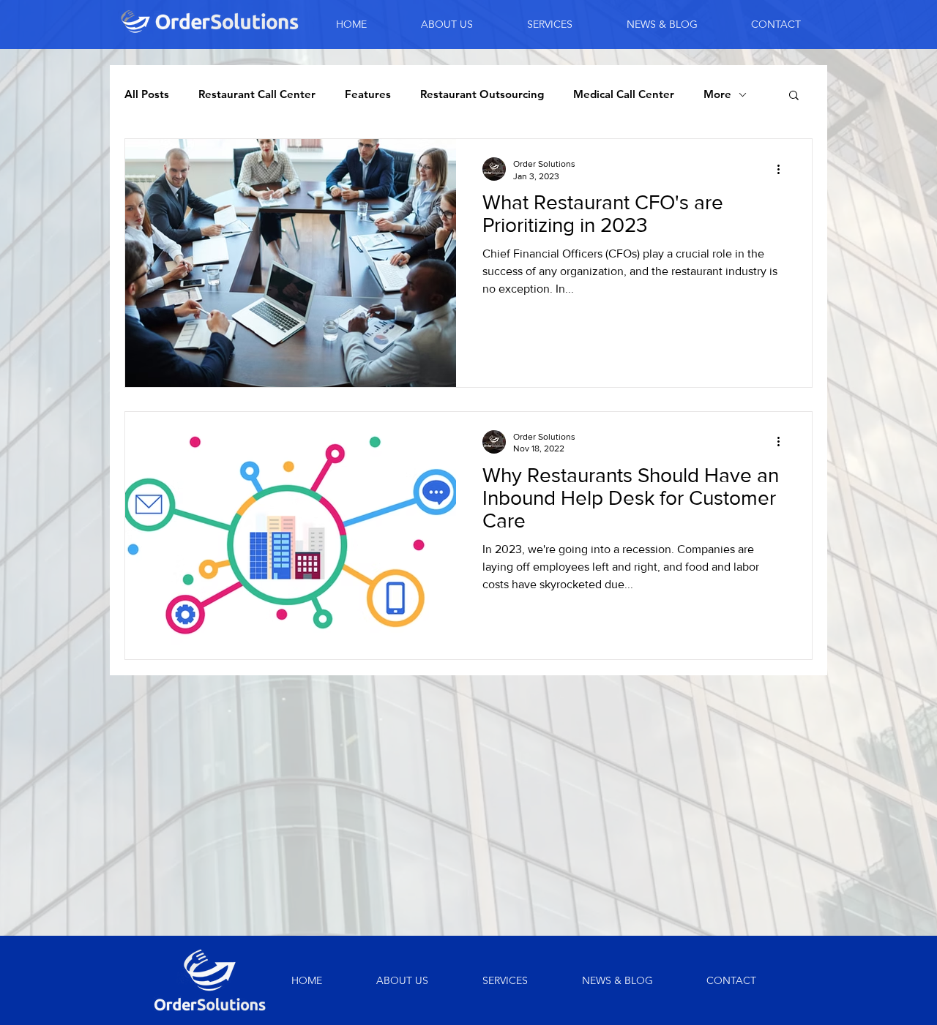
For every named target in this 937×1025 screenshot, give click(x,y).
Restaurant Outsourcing (482, 94)
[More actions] (783, 169)
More (717, 94)
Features (368, 94)
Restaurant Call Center (257, 94)
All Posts (146, 94)
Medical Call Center (623, 94)
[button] (794, 96)
